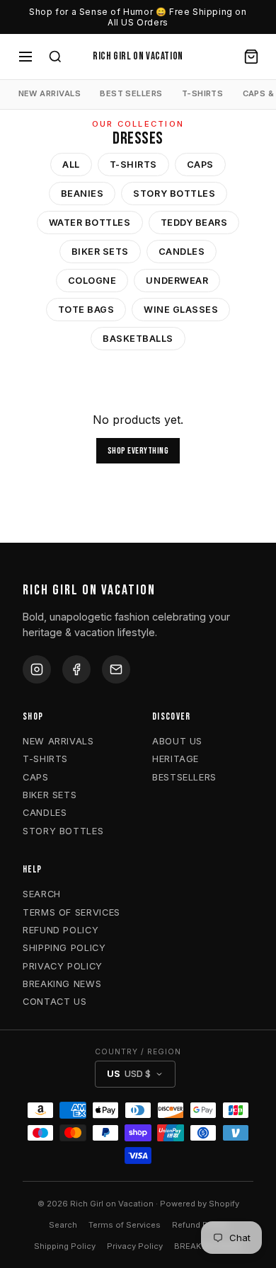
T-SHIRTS (203, 93)
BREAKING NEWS (62, 984)
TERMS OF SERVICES (71, 912)
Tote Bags (86, 309)
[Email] (116, 669)
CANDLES (45, 812)
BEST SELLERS (131, 93)
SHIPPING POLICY (64, 948)
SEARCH (42, 894)
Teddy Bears (194, 222)
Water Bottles (90, 222)
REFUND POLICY (60, 930)
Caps (200, 164)
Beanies (82, 193)
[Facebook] (76, 669)
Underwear (177, 280)
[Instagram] (37, 669)
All (71, 164)
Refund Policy (199, 1225)
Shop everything (138, 450)
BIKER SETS (49, 795)
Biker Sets (100, 251)
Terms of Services (124, 1225)
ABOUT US (177, 741)
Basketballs (138, 338)
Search (63, 1225)
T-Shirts (133, 164)
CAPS (36, 777)
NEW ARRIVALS (49, 93)
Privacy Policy (135, 1246)
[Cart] (251, 56)
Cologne (92, 280)
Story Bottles (174, 193)
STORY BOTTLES (63, 831)
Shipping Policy (65, 1246)
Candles (182, 251)
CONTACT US (54, 1001)
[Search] (55, 56)
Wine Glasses (181, 309)
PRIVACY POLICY (63, 966)
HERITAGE (175, 759)
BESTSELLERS (184, 777)
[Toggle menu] (25, 56)
